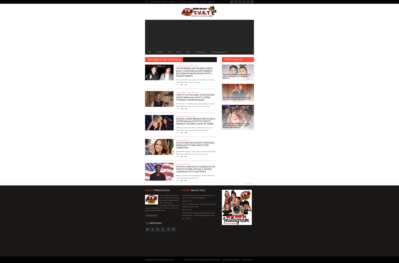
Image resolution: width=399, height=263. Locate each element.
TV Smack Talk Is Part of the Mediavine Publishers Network (201, 260)
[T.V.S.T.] (199, 11)
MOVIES (179, 52)
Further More (151, 215)
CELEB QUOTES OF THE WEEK (159, 2)
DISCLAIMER (182, 2)
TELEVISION (159, 52)
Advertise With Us (247, 260)
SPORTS (188, 52)
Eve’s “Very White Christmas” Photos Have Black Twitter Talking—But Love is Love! (199, 205)
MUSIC (170, 52)
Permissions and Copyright (231, 260)
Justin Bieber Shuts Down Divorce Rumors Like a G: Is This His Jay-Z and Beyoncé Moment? (198, 196)
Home (146, 2)
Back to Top (248, 184)
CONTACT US (173, 2)
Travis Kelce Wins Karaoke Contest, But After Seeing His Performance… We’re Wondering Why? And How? (198, 214)
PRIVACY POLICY (192, 2)
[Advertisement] (199, 34)
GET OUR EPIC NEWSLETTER (207, 2)
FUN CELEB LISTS (201, 52)
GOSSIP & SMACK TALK (182, 92)
